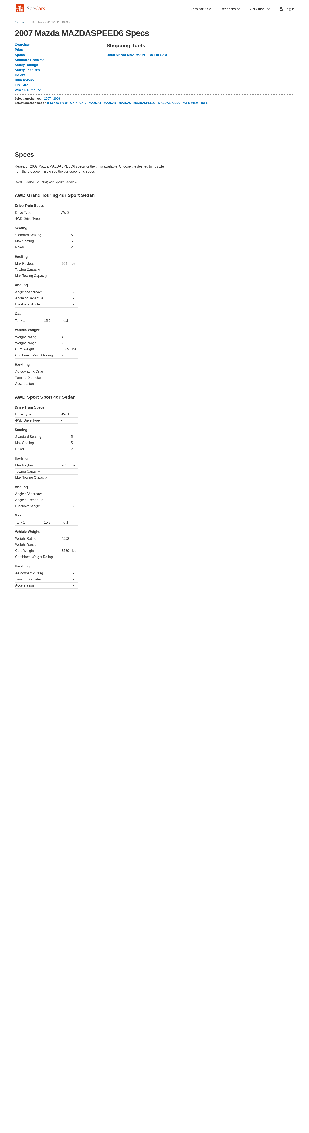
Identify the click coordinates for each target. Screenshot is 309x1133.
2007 (47, 98)
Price (19, 50)
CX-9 (82, 103)
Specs (20, 55)
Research (228, 9)
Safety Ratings (26, 65)
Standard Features (29, 60)
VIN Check (258, 9)
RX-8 (204, 103)
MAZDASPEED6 (169, 103)
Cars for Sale (201, 9)
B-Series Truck (57, 103)
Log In (288, 9)
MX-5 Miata (190, 103)
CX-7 (73, 103)
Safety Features (27, 70)
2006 (56, 98)
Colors (20, 75)
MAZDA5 (110, 103)
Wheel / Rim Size (28, 90)
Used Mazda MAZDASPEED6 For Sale (137, 55)
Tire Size (21, 85)
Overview (22, 45)
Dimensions (24, 80)
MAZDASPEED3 (144, 103)
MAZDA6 (125, 103)
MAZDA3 (95, 103)
